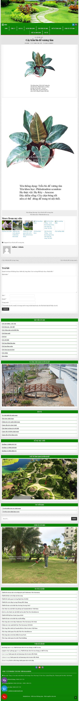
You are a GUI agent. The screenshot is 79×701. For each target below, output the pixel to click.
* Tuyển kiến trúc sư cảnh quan (11, 508)
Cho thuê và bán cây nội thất (10, 428)
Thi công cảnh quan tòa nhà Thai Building (14, 638)
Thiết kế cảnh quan (56, 28)
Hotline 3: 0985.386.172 (9, 451)
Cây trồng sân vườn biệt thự (10, 330)
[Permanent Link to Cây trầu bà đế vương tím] (39, 71)
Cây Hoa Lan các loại (8, 349)
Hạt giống (5, 356)
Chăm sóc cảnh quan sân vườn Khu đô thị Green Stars (28, 234)
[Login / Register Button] (73, 25)
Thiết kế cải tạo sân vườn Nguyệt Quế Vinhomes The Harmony (21, 592)
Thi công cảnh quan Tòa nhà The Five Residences (17, 631)
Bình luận (5, 274)
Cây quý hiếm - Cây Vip (9, 323)
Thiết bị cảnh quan (36, 33)
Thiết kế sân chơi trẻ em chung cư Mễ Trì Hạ (27, 647)
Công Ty (13, 28)
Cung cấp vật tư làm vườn (10, 435)
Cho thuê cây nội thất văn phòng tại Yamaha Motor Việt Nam (20, 608)
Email (4, 299)
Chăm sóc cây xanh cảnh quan (11, 422)
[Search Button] (76, 25)
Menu (5, 25)
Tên (3, 295)
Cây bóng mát (6, 333)
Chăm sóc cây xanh (70, 28)
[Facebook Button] (36, 667)
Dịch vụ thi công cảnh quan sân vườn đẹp (21, 660)
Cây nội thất (40, 37)
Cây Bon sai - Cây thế (8, 327)
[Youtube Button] (39, 667)
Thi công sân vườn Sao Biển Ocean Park (14, 635)
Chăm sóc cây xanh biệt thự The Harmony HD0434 (17, 625)
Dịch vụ (21, 28)
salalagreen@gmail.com (15, 691)
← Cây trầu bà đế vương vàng (10, 260)
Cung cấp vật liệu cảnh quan (10, 431)
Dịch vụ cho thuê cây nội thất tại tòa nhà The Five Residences (20, 612)
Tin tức (46, 33)
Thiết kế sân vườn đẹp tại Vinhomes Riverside (16, 234)
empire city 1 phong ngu (9, 650)
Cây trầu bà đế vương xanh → (69, 260)
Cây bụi (4, 336)
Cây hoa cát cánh (7, 231)
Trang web (5, 302)
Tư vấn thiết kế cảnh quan (9, 415)
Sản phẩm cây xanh (43, 28)
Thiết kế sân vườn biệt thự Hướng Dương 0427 (16, 605)
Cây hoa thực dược (37, 232)
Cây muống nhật (59, 231)
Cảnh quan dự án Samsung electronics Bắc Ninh (22, 654)
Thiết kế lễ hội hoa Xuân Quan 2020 (12, 615)
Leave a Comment (49, 43)
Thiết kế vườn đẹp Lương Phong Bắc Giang (15, 602)
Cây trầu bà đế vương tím (39, 40)
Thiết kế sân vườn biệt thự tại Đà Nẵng (13, 618)
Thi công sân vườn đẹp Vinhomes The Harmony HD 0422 (19, 621)
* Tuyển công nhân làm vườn (10, 511)
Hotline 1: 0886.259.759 (9, 444)
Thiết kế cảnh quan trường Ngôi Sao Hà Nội (15, 599)
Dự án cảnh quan (30, 28)
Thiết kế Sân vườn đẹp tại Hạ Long (12, 595)
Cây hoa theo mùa (7, 346)
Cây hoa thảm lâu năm (8, 343)
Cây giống (5, 353)
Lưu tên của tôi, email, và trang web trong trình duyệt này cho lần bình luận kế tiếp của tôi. (30, 305)
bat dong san (6, 647)
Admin (27, 43)
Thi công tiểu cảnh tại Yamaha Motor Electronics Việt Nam (19, 628)
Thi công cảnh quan (8, 418)
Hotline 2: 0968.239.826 (9, 447)
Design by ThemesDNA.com (39, 699)
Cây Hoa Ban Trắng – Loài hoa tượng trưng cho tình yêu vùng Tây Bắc (49, 235)
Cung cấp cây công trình (9, 425)
